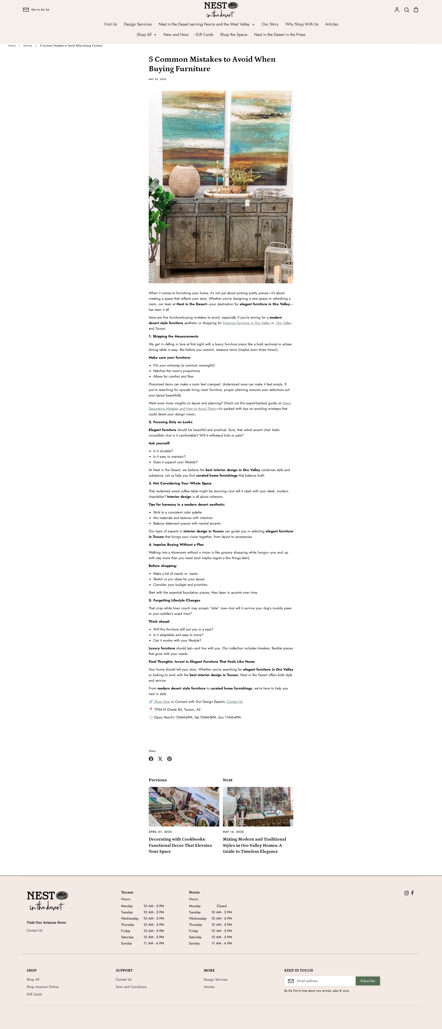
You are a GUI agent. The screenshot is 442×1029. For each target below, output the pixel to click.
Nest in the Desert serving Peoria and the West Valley (207, 24)
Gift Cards (204, 35)
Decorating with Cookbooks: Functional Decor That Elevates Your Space (180, 845)
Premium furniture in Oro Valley (246, 322)
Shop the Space (233, 35)
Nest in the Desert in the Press (279, 35)
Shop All (147, 35)
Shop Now (161, 701)
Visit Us (110, 24)
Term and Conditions (131, 986)
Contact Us (234, 701)
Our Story (270, 24)
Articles (331, 24)
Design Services (138, 24)
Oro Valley (283, 322)
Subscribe (368, 980)
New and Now (176, 35)
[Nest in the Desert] (47, 901)
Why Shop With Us (301, 24)
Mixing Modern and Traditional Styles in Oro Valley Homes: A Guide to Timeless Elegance (254, 845)
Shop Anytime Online (43, 986)
